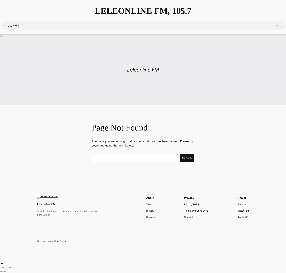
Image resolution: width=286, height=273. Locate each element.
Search (187, 158)
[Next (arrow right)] (4, 271)
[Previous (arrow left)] (1, 271)
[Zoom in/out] (1, 267)
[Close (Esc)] (11, 267)
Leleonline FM (46, 204)
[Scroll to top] (2, 262)
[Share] (8, 267)
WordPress (60, 241)
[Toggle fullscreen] (4, 267)
